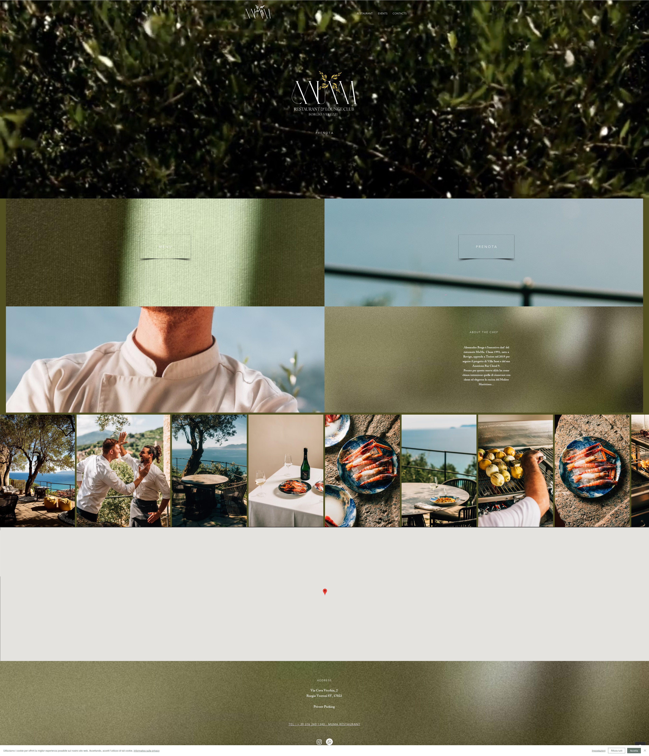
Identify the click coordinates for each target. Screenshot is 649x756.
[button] (364, 13)
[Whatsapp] (329, 741)
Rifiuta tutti (616, 750)
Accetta (634, 750)
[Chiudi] (645, 750)
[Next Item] (643, 471)
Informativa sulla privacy (147, 750)
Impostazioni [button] (598, 750)
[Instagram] (319, 741)
